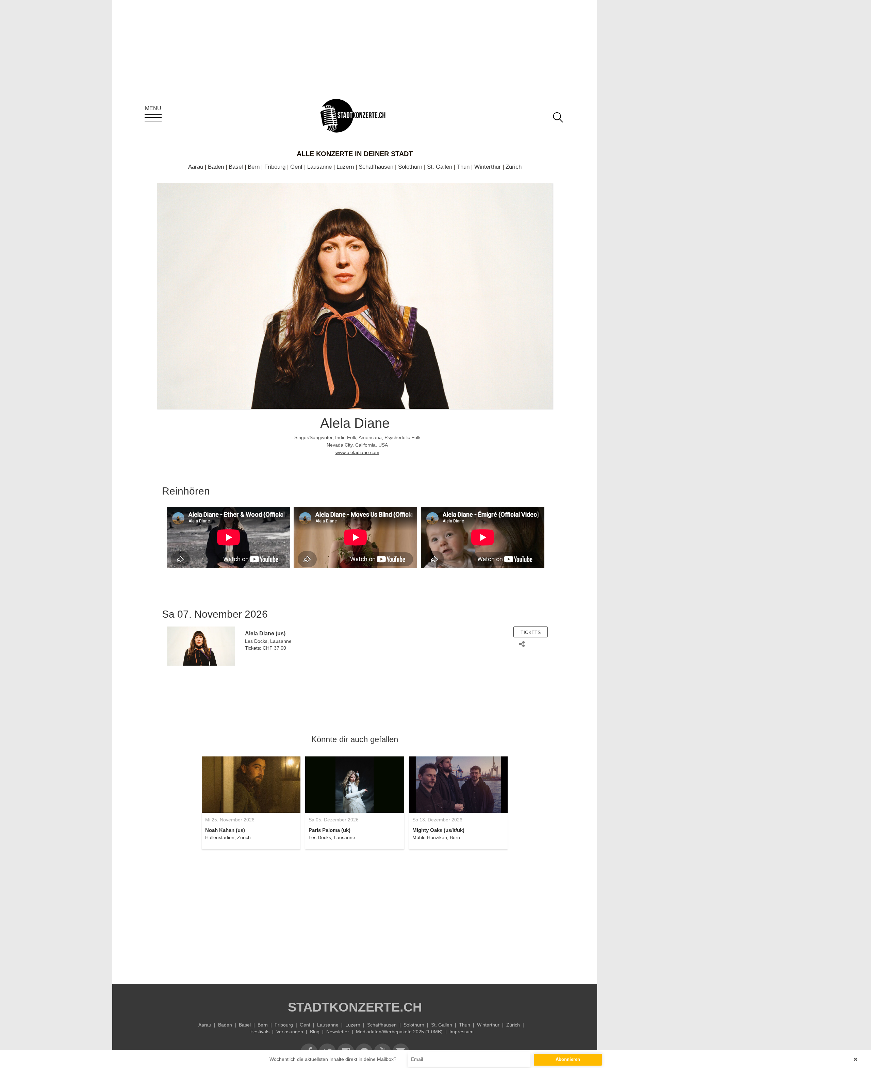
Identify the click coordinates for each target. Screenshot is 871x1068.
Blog (314, 1031)
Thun (463, 167)
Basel (236, 167)
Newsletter (337, 1031)
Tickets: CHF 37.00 (265, 648)
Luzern (345, 167)
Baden (216, 167)
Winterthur (487, 167)
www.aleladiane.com (357, 452)
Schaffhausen (376, 167)
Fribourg (274, 167)
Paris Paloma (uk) (329, 830)
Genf (296, 167)
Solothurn (410, 167)
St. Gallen (439, 167)
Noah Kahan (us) (225, 830)
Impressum (461, 1031)
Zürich (514, 167)
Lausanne (319, 167)
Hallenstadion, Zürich (228, 837)
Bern (254, 167)
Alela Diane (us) (265, 633)
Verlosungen (289, 1031)
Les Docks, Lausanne (268, 641)
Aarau (195, 167)
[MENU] (153, 117)
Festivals (259, 1031)
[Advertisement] (354, 913)
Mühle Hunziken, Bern (436, 837)
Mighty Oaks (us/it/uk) (438, 830)
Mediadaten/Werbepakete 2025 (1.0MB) (399, 1031)
